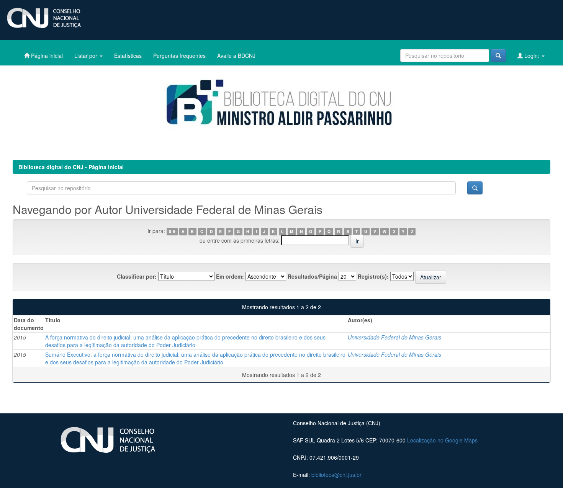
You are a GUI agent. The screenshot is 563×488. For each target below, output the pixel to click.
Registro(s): (373, 276)
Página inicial (46, 55)
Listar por (86, 55)
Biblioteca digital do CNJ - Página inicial (71, 167)
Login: (532, 55)
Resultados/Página (312, 276)
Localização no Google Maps (442, 440)
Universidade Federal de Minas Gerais (394, 337)
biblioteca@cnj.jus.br (336, 474)
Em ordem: (230, 276)
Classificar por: (137, 276)
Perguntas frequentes (179, 55)
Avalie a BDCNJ (236, 55)
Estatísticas (128, 55)
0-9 (172, 231)
